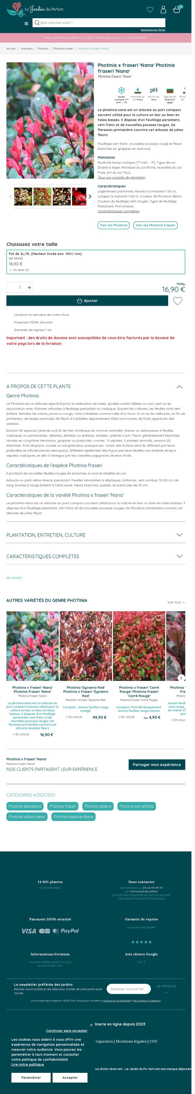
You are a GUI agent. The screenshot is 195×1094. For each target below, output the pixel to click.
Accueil (11, 48)
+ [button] (29, 287)
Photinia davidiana (25, 806)
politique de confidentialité (117, 1000)
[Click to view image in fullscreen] (50, 120)
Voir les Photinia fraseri (155, 225)
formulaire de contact (144, 891)
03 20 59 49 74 (152, 887)
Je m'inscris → (166, 989)
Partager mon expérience (157, 764)
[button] (150, 9)
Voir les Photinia (113, 225)
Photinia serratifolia (137, 806)
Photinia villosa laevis (27, 816)
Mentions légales (131, 1041)
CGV (153, 1041)
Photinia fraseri (63, 48)
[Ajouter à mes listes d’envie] (177, 300)
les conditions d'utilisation (147, 1000)
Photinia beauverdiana (73, 816)
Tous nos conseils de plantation (121, 177)
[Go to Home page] (34, 9)
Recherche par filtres (153, 29)
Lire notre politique (27, 1064)
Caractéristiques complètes (118, 211)
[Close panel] (91, 1025)
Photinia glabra (98, 806)
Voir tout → (176, 602)
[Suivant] (90, 196)
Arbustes (27, 48)
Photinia (43, 48)
